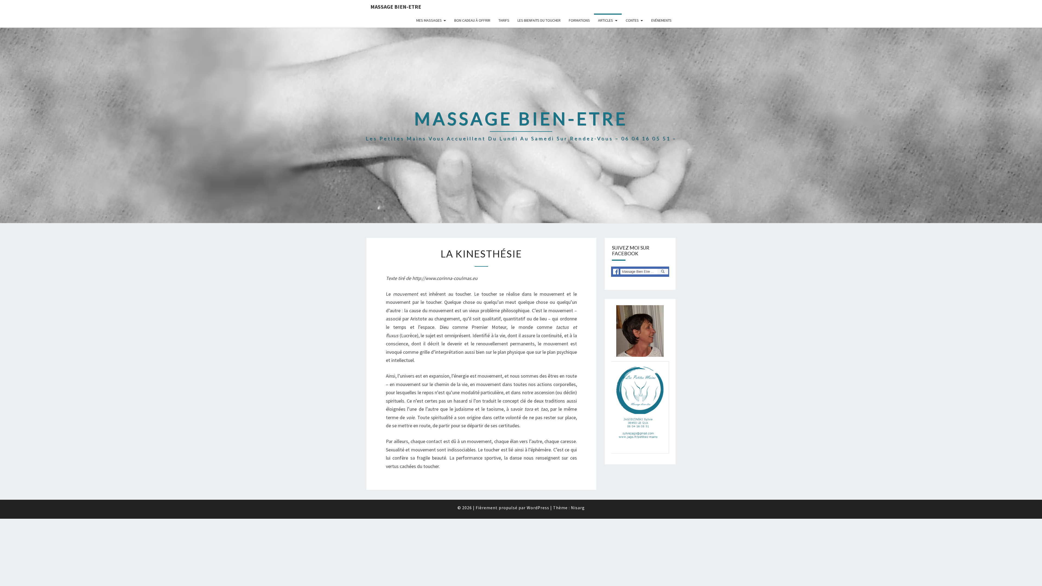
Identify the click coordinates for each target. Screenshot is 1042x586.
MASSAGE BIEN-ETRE (395, 6)
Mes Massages (429, 20)
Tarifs (503, 20)
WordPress (538, 507)
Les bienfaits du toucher (539, 20)
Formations (579, 20)
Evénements (661, 20)
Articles (605, 20)
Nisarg (578, 507)
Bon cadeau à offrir (472, 20)
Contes (632, 20)
